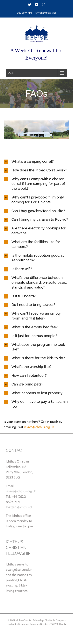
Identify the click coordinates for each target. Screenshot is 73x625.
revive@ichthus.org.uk (45, 12)
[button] (36, 161)
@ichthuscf (24, 507)
